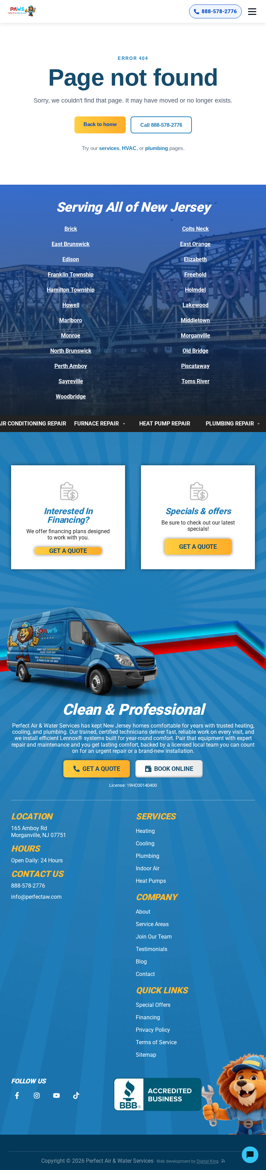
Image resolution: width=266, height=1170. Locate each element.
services (109, 148)
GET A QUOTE (68, 550)
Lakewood (196, 305)
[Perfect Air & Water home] (29, 11)
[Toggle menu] (252, 11)
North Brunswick (70, 351)
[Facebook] (17, 1095)
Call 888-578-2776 (161, 125)
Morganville (195, 335)
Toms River (195, 381)
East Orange (195, 244)
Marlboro (70, 320)
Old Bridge (196, 351)
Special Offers (153, 1005)
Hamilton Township (71, 290)
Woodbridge (71, 396)
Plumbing (147, 856)
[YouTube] (56, 1095)
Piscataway (195, 366)
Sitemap (146, 1055)
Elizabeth (195, 259)
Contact (145, 974)
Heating (145, 831)
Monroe (70, 335)
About (143, 911)
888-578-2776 (28, 885)
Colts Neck (195, 229)
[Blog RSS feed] (223, 1161)
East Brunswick (71, 244)
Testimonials (151, 949)
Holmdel (195, 290)
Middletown (195, 320)
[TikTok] (76, 1095)
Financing (148, 1017)
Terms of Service (156, 1042)
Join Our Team (154, 936)
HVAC (129, 148)
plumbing (156, 148)
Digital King (208, 1161)
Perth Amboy (70, 366)
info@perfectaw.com (36, 897)
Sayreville (71, 381)
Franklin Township (71, 274)
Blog (141, 961)
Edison (70, 259)
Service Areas (152, 924)
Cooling (145, 843)
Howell (70, 305)
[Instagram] (36, 1095)
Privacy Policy (153, 1030)
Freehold (195, 274)
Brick (70, 229)
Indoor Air (147, 868)
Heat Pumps (151, 881)
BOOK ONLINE (173, 768)
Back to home (100, 124)
